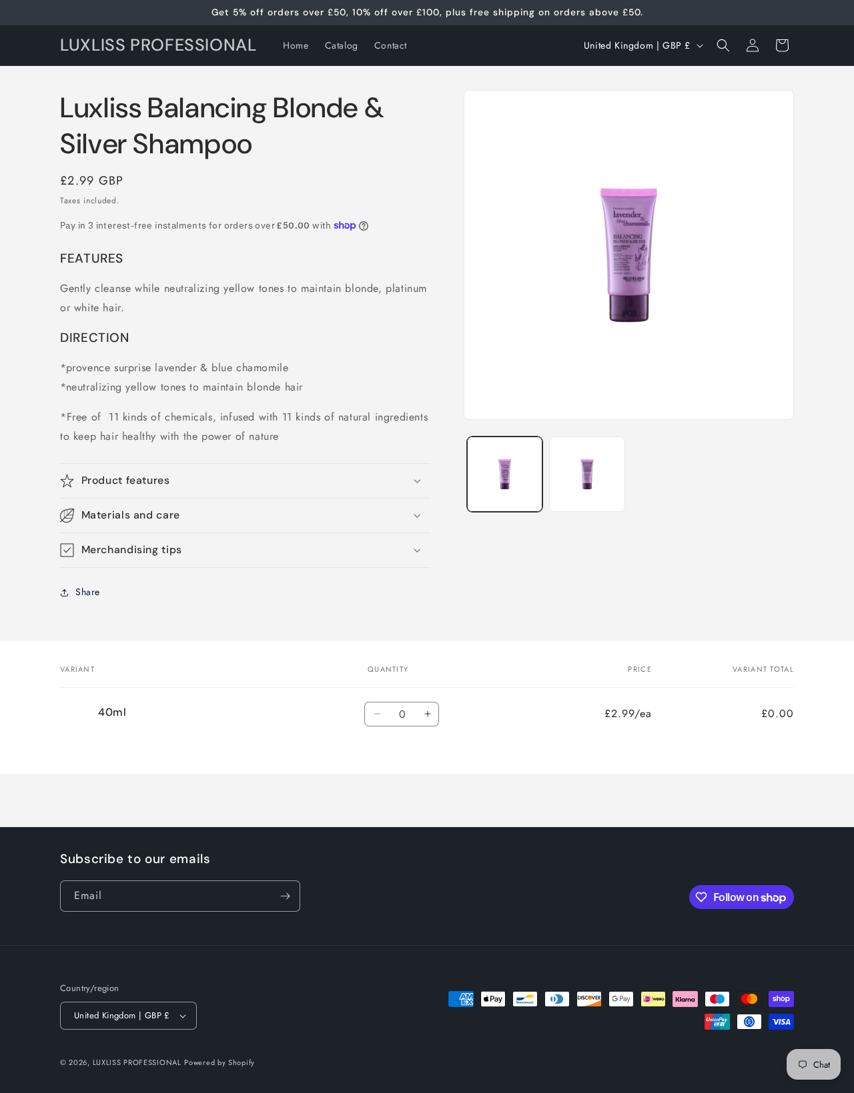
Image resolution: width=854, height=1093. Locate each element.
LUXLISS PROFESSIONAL (137, 1062)
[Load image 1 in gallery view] (504, 474)
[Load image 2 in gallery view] (586, 474)
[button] (723, 45)
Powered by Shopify (219, 1062)
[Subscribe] (285, 896)
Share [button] (87, 591)
